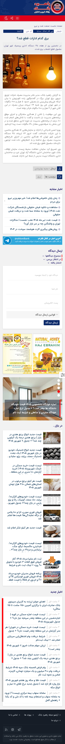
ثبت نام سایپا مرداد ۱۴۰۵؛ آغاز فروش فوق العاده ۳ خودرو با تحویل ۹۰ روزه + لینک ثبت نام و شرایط (23, 562)
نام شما (55, 289)
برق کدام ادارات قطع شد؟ (33, 38)
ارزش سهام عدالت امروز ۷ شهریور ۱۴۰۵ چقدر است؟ (33, 647)
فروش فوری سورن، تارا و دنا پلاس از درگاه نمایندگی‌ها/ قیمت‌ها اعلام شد (24, 515)
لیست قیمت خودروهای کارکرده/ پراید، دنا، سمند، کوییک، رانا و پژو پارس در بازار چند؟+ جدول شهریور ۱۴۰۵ (24, 501)
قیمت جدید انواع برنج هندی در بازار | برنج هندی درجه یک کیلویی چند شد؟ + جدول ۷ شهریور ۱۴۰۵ (24, 438)
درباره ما (54, 720)
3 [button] (58, 388)
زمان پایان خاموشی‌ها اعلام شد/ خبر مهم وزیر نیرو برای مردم (34, 200)
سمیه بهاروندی (42, 168)
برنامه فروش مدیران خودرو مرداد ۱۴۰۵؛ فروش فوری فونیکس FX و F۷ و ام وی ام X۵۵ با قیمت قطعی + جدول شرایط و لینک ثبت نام (24, 578)
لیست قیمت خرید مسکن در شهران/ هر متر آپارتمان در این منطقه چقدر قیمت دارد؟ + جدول (32, 629)
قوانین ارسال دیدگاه (45, 315)
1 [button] (58, 380)
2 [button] (58, 384)
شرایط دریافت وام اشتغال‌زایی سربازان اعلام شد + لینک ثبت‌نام (33, 638)
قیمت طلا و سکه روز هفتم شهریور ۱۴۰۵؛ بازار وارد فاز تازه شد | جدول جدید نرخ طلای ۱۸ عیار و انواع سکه (32, 683)
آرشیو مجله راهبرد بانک (48, 715)
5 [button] (58, 395)
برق (39, 177)
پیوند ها (27, 715)
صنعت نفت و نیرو (42, 26)
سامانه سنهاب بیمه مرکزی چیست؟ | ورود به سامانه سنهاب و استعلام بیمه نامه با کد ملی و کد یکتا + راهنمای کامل (32, 696)
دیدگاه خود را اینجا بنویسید (46, 275)
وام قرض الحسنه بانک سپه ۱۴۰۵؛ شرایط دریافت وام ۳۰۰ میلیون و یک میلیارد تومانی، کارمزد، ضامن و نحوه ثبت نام (33, 671)
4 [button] (58, 391)
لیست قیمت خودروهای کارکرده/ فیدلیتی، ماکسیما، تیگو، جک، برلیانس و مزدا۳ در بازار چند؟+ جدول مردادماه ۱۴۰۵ (25, 548)
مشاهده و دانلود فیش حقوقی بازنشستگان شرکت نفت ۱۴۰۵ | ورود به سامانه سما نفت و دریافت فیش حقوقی (34, 210)
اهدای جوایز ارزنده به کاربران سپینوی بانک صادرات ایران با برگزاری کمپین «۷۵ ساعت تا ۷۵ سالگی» (33, 605)
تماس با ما (13, 715)
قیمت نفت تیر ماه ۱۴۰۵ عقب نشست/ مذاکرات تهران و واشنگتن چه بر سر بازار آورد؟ (35, 222)
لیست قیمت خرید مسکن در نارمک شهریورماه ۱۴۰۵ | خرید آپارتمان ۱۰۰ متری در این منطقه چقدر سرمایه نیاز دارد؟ (26, 470)
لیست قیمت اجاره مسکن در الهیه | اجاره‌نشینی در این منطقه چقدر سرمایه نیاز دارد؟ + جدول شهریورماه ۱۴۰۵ (35, 618)
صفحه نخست (56, 26)
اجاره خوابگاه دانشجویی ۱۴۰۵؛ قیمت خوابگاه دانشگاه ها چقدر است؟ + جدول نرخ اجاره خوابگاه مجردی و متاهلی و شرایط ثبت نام (33, 408)
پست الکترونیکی (51, 303)
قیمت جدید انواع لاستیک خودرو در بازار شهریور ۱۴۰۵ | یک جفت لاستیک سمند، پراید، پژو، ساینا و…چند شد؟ (24, 454)
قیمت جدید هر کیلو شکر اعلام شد (24, 528)
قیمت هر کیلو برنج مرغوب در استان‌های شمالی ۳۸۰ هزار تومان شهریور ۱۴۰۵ (25, 484)
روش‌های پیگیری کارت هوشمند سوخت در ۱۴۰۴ (33, 229)
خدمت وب (14, 739)
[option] (32, 398)
